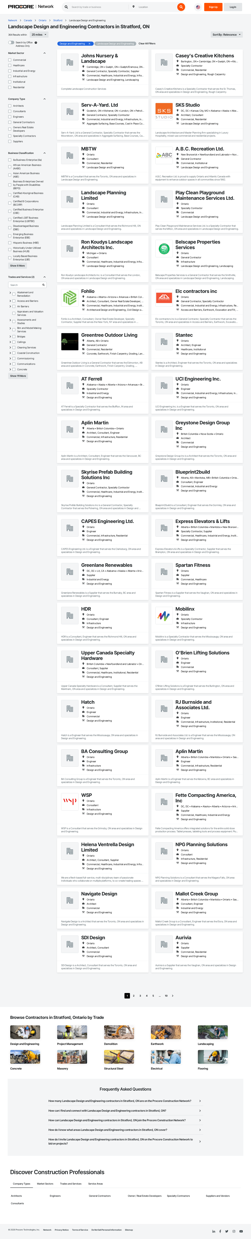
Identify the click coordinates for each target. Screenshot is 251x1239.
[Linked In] (213, 1231)
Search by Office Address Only (24, 44)
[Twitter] (226, 1231)
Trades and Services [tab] (70, 1183)
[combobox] (156, 7)
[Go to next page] (172, 995)
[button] (10, 60)
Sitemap (129, 1230)
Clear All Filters (147, 43)
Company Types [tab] (21, 1183)
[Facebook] (220, 1231)
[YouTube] (241, 1231)
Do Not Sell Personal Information (107, 1230)
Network (45, 6)
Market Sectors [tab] (45, 1183)
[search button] (181, 7)
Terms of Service (80, 1230)
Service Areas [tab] (95, 1183)
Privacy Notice (62, 1230)
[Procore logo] (21, 7)
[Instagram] (233, 1231)
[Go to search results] (43, 285)
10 (166, 995)
